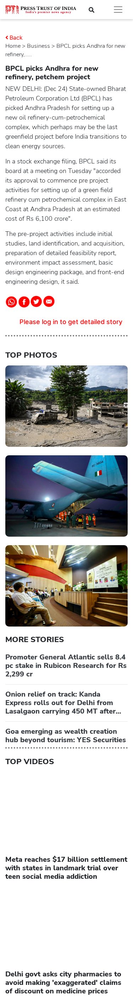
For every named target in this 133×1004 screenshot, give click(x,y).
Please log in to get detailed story (71, 321)
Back (16, 37)
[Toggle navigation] (118, 9)
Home (13, 46)
